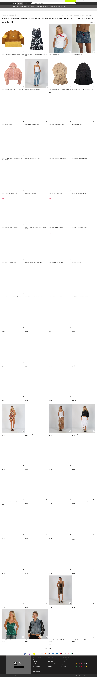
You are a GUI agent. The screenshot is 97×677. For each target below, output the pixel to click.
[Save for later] (23, 51)
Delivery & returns (36, 663)
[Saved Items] (80, 3)
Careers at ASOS (50, 661)
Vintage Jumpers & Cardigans (86, 15)
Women (7, 12)
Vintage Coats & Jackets (74, 15)
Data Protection (35, 669)
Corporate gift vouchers (65, 663)
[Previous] (60, 15)
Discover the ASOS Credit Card (66, 668)
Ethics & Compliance (36, 671)
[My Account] (78, 3)
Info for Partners (63, 666)
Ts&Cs (79, 675)
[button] (76, 663)
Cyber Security (49, 666)
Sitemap (34, 668)
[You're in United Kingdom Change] (83, 1)
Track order (35, 661)
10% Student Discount (36, 666)
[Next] (94, 15)
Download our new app (70, 0)
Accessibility (83, 675)
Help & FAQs (79, 0)
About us (48, 659)
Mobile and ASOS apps (65, 659)
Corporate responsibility (51, 663)
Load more (48, 648)
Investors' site (49, 664)
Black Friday (63, 664)
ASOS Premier (35, 664)
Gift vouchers (63, 661)
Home (3, 12)
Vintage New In (64, 15)
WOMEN (20, 3)
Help (34, 659)
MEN (26, 3)
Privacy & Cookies (75, 675)
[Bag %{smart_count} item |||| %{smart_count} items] (83, 3)
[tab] (14, 6)
